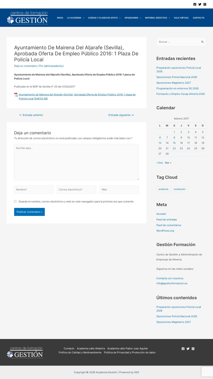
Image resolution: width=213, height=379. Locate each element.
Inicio (60, 17)
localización (180, 189)
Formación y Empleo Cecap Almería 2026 (180, 93)
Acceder (161, 213)
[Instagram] (204, 4)
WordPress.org (165, 230)
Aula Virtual (181, 17)
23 (181, 148)
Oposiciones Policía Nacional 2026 (176, 77)
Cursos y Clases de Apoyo (103, 17)
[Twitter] (199, 4)
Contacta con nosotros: (170, 278)
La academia (74, 17)
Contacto (198, 17)
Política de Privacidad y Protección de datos (130, 352)
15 (174, 142)
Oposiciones (131, 17)
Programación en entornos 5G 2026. (177, 88)
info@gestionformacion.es (171, 283)
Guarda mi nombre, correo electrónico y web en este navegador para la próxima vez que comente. (76, 201)
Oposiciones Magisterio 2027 (173, 82)
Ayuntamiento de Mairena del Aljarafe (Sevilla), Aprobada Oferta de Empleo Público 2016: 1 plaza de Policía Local (77, 96)
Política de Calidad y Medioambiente (80, 352)
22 (174, 148)
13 (160, 142)
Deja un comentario (25, 65)
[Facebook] (194, 4)
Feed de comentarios (168, 225)
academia (163, 189)
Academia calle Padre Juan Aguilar (127, 348)
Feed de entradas (166, 219)
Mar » (168, 162)
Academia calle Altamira (91, 348)
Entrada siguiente (121, 115)
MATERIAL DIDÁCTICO (156, 17)
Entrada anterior (31, 115)
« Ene (159, 162)
